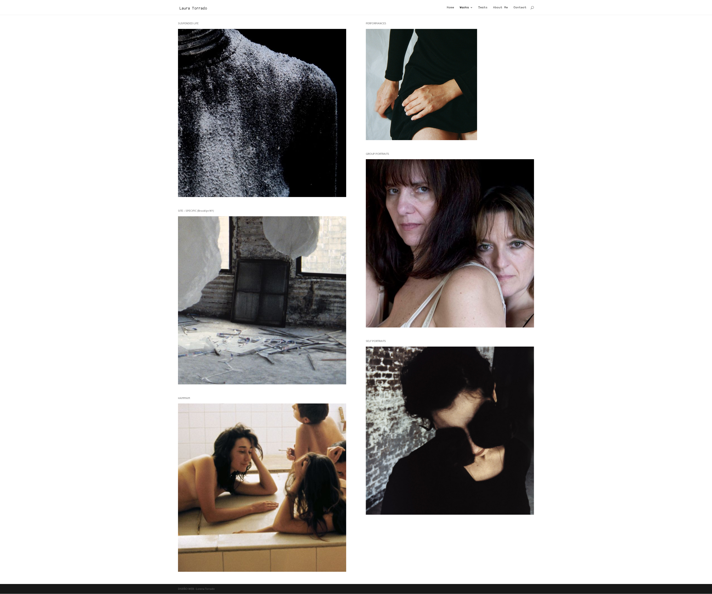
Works (464, 7)
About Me (500, 7)
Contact (520, 7)
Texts (483, 7)
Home (450, 7)
